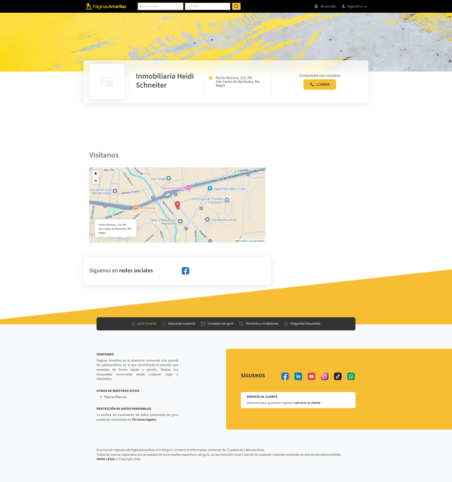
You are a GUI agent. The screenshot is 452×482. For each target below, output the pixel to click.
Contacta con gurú (221, 323)
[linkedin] (298, 376)
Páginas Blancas (115, 397)
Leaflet (242, 240)
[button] (177, 205)
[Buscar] (236, 6)
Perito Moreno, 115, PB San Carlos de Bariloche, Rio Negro (238, 81)
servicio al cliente (307, 403)
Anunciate (328, 6)
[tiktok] (338, 376)
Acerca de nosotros (181, 323)
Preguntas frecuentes (305, 323)
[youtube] (311, 376)
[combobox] (160, 6)
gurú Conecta (146, 323)
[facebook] (185, 271)
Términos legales (144, 419)
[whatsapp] (351, 376)
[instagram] (324, 376)
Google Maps (256, 240)
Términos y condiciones (262, 323)
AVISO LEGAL (106, 459)
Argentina (354, 6)
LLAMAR (322, 84)
